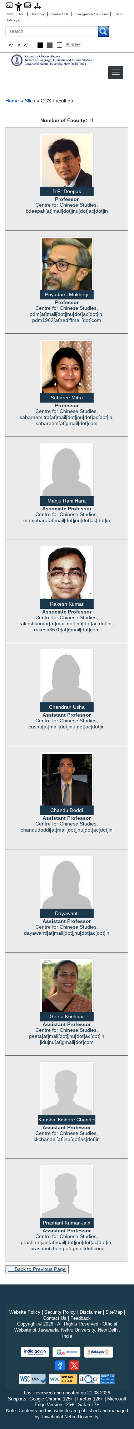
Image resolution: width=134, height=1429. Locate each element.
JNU (10, 14)
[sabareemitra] (67, 372)
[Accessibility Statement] (18, 6)
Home (12, 100)
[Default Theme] (59, 45)
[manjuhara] (67, 471)
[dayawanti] (67, 884)
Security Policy (60, 1312)
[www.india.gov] (35, 1352)
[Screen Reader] (27, 4)
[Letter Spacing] (37, 5)
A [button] (26, 45)
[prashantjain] (67, 1193)
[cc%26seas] (52, 59)
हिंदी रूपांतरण (73, 44)
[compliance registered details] (97, 1378)
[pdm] (67, 268)
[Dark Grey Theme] (50, 45)
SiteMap (114, 1312)
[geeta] (67, 989)
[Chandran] (67, 678)
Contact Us (60, 14)
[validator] (33, 1378)
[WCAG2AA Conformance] (63, 1378)
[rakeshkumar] (67, 577)
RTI (22, 14)
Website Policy (24, 1312)
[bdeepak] (67, 165)
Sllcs (30, 100)
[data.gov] (98, 1352)
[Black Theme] (40, 45)
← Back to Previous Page (37, 1269)
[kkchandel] (67, 1090)
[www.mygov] (66, 1352)
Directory (38, 14)
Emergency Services (91, 14)
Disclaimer (90, 1312)
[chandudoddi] (67, 779)
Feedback (80, 1318)
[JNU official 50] (74, 1365)
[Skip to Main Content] (9, 4)
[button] (116, 72)
